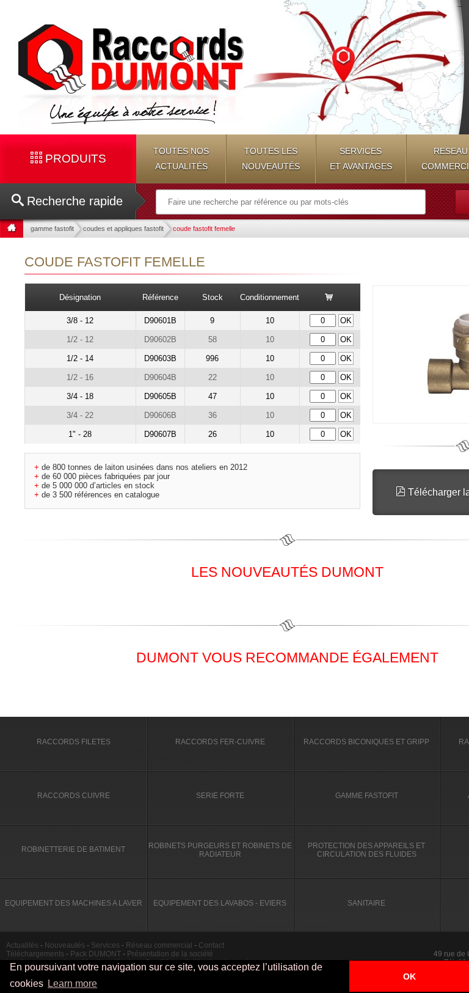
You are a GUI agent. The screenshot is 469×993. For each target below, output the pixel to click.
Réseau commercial (159, 945)
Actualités (22, 945)
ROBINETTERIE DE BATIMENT (73, 849)
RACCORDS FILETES (74, 742)
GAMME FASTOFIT (366, 795)
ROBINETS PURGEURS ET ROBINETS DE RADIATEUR (220, 850)
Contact (211, 945)
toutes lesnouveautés (271, 158)
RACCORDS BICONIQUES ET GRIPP (366, 742)
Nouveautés (65, 945)
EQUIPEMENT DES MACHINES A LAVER (73, 903)
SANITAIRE (366, 903)
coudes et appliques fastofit (123, 228)
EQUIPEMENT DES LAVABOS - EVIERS (219, 903)
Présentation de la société (170, 954)
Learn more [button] (72, 983)
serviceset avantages (361, 158)
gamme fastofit (52, 228)
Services (105, 945)
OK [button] (409, 976)
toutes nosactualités (181, 158)
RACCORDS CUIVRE (73, 795)
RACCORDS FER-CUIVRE (220, 742)
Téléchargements (35, 954)
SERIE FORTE (220, 795)
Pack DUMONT (95, 954)
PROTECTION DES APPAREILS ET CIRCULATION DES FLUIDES (366, 850)
